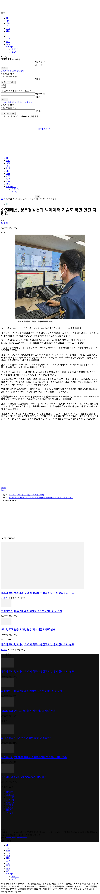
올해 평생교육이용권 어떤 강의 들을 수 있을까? (26, 738)
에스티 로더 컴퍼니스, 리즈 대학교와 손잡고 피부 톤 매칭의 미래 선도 (37, 593)
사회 (8, 36)
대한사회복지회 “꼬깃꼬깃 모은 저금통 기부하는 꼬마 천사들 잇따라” (41, 497)
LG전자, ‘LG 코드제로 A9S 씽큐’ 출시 (26, 495)
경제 (8, 28)
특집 (8, 44)
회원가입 (15, 49)
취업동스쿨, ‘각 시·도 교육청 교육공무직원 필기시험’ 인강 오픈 (34, 757)
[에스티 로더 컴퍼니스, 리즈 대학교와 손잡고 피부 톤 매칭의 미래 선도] (42, 588)
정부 (8, 41)
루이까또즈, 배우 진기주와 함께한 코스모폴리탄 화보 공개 (31, 611)
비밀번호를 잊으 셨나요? (12, 71)
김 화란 (4, 223)
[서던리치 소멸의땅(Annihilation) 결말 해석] (7, 772)
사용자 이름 (40, 62)
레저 (8, 31)
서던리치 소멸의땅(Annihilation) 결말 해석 (24, 777)
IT (7, 18)
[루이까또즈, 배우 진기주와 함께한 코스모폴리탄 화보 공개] (6, 606)
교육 (8, 34)
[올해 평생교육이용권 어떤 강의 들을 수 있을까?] (7, 733)
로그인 (14, 52)
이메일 (38, 79)
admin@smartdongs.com (16, 838)
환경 (8, 39)
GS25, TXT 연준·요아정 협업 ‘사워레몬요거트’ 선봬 (28, 629)
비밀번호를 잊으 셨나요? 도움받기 (17, 102)
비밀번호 (39, 65)
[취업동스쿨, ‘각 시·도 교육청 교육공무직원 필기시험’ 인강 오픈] (7, 752)
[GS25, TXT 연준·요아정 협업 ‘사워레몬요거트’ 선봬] (6, 625)
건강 (8, 26)
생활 (8, 23)
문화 (8, 21)
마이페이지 (11, 47)
